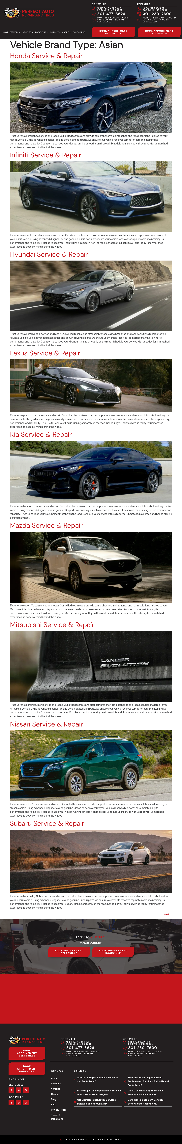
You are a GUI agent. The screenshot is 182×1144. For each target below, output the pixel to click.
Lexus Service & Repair (45, 353)
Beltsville (99, 4)
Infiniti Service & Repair (45, 155)
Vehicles (27, 32)
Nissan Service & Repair (46, 724)
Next (168, 914)
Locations (40, 32)
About (65, 32)
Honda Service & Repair (46, 55)
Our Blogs (55, 32)
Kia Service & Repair (41, 434)
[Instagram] (18, 1090)
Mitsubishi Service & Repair (52, 624)
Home (5, 32)
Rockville (143, 4)
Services (14, 32)
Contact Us (79, 32)
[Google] (26, 1090)
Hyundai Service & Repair (49, 254)
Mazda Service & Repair (46, 525)
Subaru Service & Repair (47, 823)
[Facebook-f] (11, 1090)
